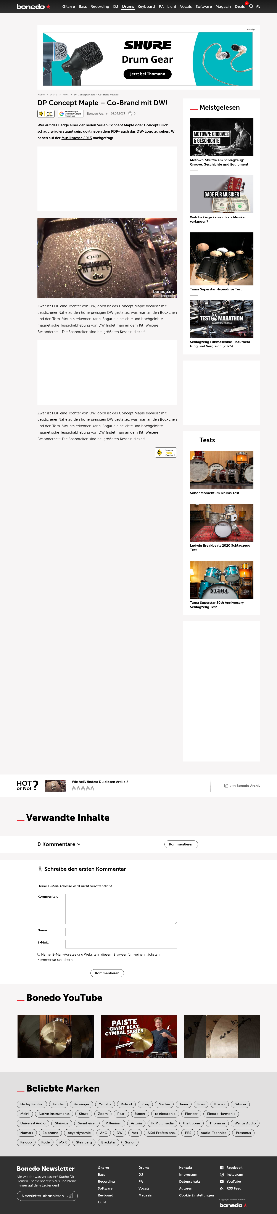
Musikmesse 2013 (76, 138)
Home (41, 94)
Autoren (185, 1188)
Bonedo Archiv (97, 113)
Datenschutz (189, 1181)
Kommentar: (47, 896)
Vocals (186, 6)
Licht (171, 6)
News (66, 94)
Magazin (223, 6)
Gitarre (68, 6)
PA (161, 6)
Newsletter (43, 1196)
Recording (99, 6)
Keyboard (146, 6)
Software (204, 6)
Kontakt (185, 1168)
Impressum (188, 1175)
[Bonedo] (34, 6)
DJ (115, 6)
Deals (240, 6)
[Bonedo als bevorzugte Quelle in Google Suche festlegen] (71, 114)
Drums (128, 6)
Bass (83, 6)
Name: (42, 930)
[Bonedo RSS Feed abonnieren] (258, 6)
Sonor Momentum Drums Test (214, 493)
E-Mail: (43, 942)
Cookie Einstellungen (196, 1195)
